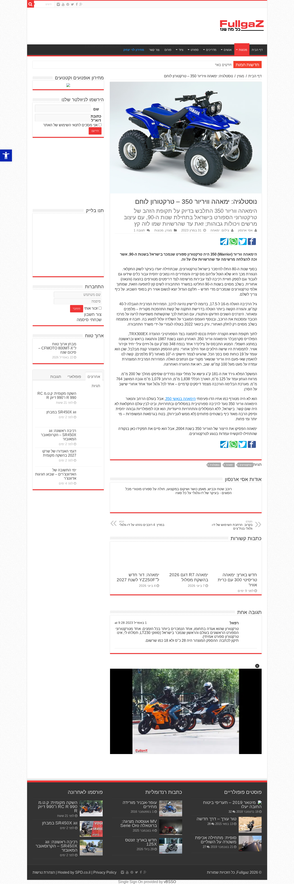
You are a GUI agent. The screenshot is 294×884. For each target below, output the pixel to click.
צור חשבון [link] (93, 314)
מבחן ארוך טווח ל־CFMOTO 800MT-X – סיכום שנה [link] (57, 348)
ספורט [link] (195, 50)
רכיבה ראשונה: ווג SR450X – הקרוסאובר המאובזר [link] (58, 435)
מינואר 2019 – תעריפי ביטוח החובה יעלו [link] (232, 804)
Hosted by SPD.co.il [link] (74, 872)
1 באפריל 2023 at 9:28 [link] (131, 623)
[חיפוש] (30, 4)
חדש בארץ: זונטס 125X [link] (141, 842)
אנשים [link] (228, 50)
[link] (6, 155)
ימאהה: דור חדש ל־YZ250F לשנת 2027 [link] (138, 577)
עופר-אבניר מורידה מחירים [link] (140, 804)
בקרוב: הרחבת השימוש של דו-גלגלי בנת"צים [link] (231, 525)
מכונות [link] (243, 50)
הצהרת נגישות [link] (44, 872)
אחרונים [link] (94, 377)
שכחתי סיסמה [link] (89, 319)
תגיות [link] (96, 386)
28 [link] (209, 824)
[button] (257, 666)
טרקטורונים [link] (246, 465)
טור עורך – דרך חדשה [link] (216, 818)
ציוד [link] (181, 50)
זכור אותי (91, 308)
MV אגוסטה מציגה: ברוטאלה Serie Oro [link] (138, 823)
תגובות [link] (55, 377)
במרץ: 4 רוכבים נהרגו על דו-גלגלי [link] (141, 523)
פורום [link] (167, 50)
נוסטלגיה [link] (214, 465)
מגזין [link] (240, 76)
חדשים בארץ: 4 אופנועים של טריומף (206, 65)
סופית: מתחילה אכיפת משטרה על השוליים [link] (215, 839)
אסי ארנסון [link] (245, 230)
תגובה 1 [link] (139, 230)
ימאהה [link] (229, 465)
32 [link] (230, 811)
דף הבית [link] (257, 50)
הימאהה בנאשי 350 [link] (180, 399)
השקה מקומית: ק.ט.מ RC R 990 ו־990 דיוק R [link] (56, 396)
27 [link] (204, 847)
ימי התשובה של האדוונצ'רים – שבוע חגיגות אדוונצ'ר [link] (55, 474)
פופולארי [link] (74, 377)
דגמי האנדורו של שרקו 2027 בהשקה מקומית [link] (59, 453)
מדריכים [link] (211, 50)
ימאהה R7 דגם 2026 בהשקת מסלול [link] (188, 577)
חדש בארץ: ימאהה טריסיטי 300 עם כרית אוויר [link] (237, 579)
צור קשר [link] (154, 50)
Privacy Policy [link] (104, 872)
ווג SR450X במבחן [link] (61, 412)
